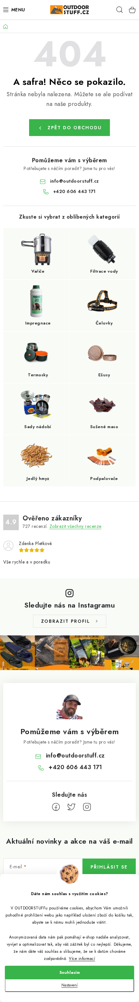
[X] (71, 807)
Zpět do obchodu (75, 127)
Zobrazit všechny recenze (75, 526)
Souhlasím (69, 972)
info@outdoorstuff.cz (74, 181)
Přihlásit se (109, 867)
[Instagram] (87, 807)
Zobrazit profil (65, 621)
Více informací (82, 959)
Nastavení (69, 985)
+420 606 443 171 (74, 191)
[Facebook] (56, 807)
